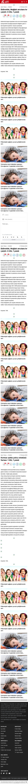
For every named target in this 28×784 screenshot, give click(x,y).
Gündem (10, 7)
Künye (2, 733)
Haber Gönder (18, 747)
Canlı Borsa (3, 743)
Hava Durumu (18, 745)
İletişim (2, 738)
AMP (2, 766)
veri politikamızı (16, 782)
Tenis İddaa (3, 761)
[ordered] (11, 237)
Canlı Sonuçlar (4, 745)
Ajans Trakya (3, 7)
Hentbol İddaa (18, 733)
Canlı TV (3, 747)
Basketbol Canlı (4, 764)
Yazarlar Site (4, 759)
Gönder (14, 239)
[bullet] (14, 237)
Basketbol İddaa (18, 731)
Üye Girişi (3, 728)
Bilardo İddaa (18, 735)
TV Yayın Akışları (19, 752)
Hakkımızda (3, 735)
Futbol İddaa (18, 728)
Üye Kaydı (3, 731)
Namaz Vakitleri (18, 750)
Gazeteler (17, 743)
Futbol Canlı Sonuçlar (6, 750)
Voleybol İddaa (18, 738)
